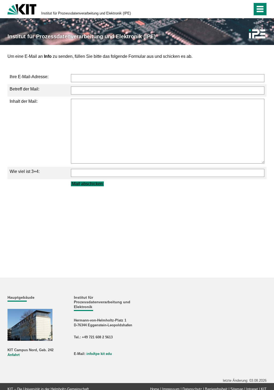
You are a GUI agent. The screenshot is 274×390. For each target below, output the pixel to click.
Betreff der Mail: (24, 89)
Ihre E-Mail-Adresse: (29, 76)
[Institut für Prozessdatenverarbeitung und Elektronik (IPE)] (257, 34)
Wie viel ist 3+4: (25, 171)
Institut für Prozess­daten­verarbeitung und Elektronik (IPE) (86, 13)
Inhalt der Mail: (23, 101)
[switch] (237, 9)
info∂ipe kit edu (99, 354)
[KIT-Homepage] (21, 9)
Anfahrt (13, 355)
